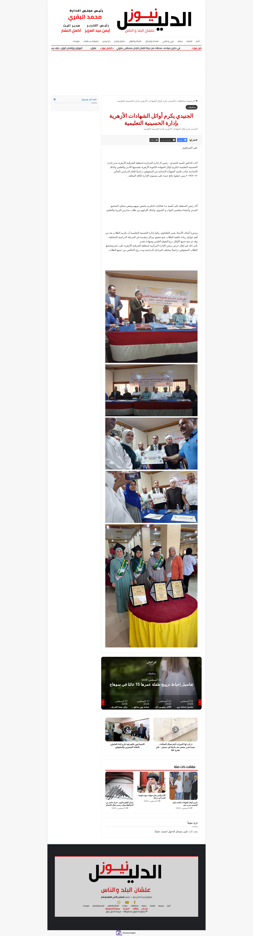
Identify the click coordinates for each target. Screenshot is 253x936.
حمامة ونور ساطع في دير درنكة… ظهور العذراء (151, 684)
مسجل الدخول (175, 831)
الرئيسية (191, 101)
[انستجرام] (118, 902)
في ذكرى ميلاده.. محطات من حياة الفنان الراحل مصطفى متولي (171, 48)
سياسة (161, 906)
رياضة (180, 41)
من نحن (145, 909)
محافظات (181, 101)
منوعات (76, 41)
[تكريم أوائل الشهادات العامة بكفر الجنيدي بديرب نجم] (183, 786)
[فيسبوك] (135, 902)
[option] (151, 683)
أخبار (198, 41)
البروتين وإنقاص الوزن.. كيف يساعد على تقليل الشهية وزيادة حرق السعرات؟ (67, 48)
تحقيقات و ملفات (91, 41)
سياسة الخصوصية (112, 909)
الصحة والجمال (152, 41)
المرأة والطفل (135, 41)
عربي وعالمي (168, 41)
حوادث (124, 906)
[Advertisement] (126, 73)
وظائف (135, 909)
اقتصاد (189, 41)
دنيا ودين (106, 41)
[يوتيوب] (127, 902)
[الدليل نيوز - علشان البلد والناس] (126, 18)
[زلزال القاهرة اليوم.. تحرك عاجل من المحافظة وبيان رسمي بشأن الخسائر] (119, 786)
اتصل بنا (126, 909)
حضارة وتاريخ (119, 41)
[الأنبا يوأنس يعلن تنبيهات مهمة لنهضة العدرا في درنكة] (151, 782)
